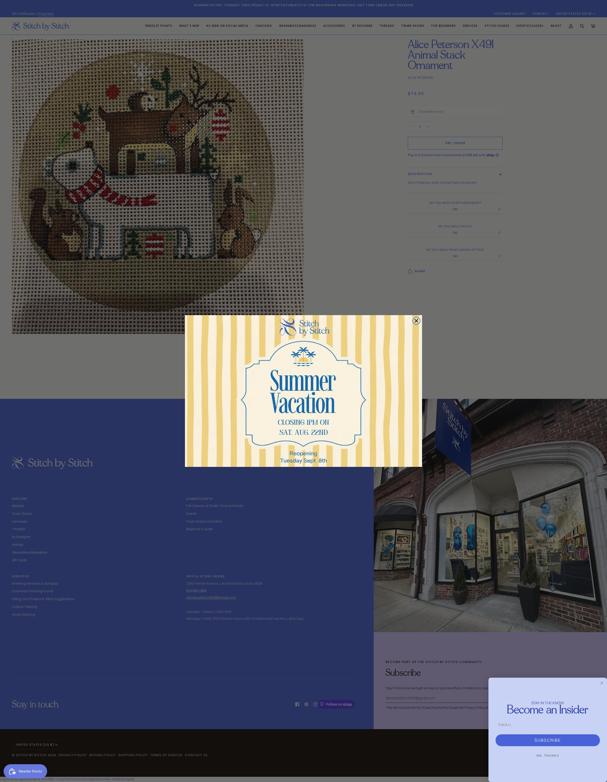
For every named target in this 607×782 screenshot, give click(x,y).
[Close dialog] (416, 321)
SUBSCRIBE (547, 740)
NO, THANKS (548, 755)
